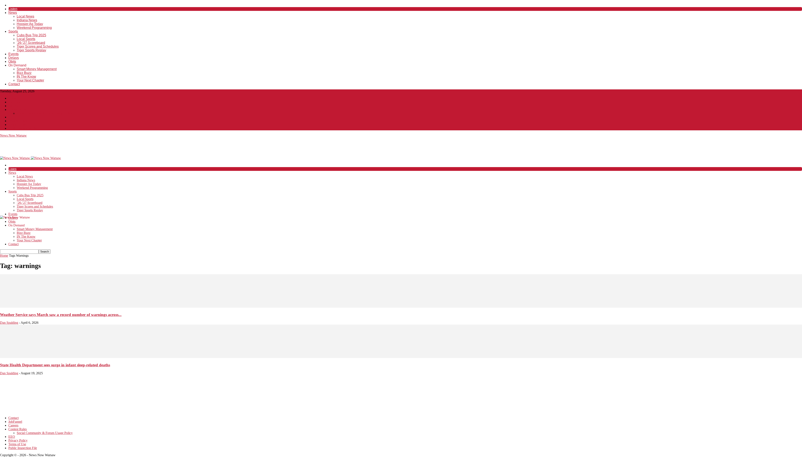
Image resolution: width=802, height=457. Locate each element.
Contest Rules (17, 109)
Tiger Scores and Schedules (38, 46)
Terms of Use (17, 124)
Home (4, 255)
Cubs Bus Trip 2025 (31, 35)
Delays (13, 58)
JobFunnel (15, 102)
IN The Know (26, 76)
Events (13, 54)
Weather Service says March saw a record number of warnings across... (61, 314)
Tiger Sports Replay (31, 50)
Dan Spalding (9, 322)
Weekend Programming (34, 27)
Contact (14, 84)
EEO (11, 117)
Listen (12, 9)
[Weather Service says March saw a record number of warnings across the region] (401, 306)
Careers (13, 106)
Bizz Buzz (24, 73)
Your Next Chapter (30, 80)
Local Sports (26, 39)
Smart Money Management (37, 69)
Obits (12, 61)
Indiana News (27, 20)
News (12, 12)
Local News (25, 16)
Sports (13, 31)
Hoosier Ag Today (30, 24)
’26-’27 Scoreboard (31, 42)
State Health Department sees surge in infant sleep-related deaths (55, 365)
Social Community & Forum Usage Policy (45, 113)
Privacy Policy (18, 121)
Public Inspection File (22, 128)
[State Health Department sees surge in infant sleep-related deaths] (401, 357)
